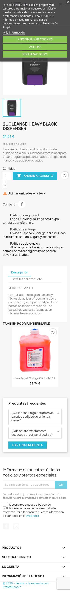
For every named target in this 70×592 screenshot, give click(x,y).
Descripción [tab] (19, 272)
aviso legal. (33, 515)
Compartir (22, 204)
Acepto (35, 47)
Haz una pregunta (27, 445)
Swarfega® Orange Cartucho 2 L (35, 378)
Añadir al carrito (35, 175)
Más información (14, 32)
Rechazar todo (35, 54)
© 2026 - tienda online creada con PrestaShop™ (26, 585)
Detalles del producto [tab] (27, 279)
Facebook (6, 526)
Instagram (16, 526)
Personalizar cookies (35, 39)
